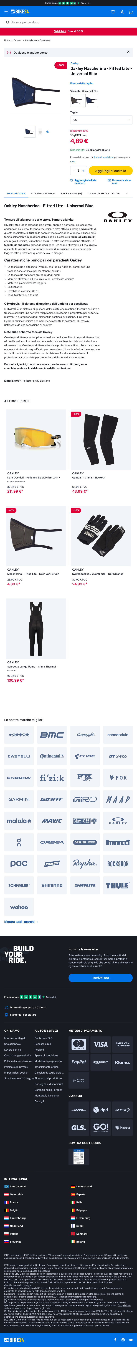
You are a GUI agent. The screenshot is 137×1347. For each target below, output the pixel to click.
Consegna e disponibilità (49, 1084)
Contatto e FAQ (44, 1038)
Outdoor (18, 40)
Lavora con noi (12, 1049)
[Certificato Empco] (78, 1157)
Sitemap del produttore (48, 1078)
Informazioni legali (14, 1038)
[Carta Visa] (100, 1044)
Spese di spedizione (46, 1055)
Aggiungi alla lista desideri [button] (85, 181)
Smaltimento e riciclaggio (19, 1078)
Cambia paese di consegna (36, 1271)
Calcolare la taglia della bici (50, 1072)
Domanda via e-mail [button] (121, 181)
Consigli (39, 1101)
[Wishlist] (113, 12)
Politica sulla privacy (16, 1066)
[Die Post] (122, 1109)
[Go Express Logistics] (100, 1127)
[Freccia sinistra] (9, 439)
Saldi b (58, 31)
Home (7, 40)
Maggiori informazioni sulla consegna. (78, 1296)
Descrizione (16, 193)
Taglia (74, 112)
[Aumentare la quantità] (83, 170)
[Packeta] (122, 1127)
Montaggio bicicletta (47, 1095)
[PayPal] (78, 1062)
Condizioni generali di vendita (19, 1055)
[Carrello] (130, 12)
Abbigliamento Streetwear (38, 40)
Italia (72, 161)
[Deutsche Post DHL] (78, 1109)
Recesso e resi (43, 1043)
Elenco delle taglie (81, 83)
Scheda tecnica (43, 193)
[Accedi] (122, 12)
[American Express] (122, 1044)
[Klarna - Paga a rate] (122, 1062)
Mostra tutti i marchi (19, 922)
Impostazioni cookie (15, 1072)
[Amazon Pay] (100, 1062)
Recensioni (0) (71, 193)
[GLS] (78, 1127)
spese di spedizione (72, 1255)
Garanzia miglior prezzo (48, 1089)
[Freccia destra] (62, 439)
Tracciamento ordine (47, 1066)
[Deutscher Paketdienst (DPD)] (100, 1109)
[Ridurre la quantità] (73, 170)
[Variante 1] (76, 100)
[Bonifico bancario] (78, 1080)
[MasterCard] (78, 1044)
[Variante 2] (91, 100)
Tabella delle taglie (104, 193)
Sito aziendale (12, 1043)
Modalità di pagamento (48, 1061)
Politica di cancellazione (18, 1061)
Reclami (39, 1049)
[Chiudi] (128, 51)
